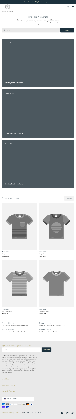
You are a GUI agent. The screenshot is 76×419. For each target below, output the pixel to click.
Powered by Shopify (39, 412)
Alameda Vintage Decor (29, 412)
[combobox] (30, 30)
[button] (3, 7)
